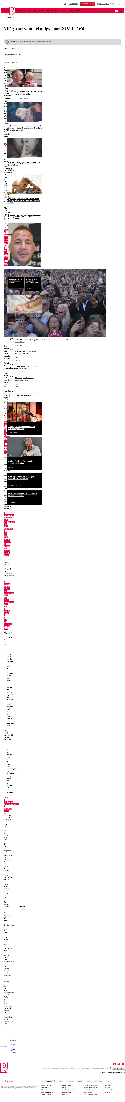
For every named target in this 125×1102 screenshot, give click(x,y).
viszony (24, 324)
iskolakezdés (11, 502)
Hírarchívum (46, 1068)
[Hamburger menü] (5, 11)
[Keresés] (116, 11)
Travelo (50, 10)
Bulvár (89, 1081)
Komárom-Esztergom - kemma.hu (90, 1087)
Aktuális (21, 10)
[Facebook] (123, 1064)
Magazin (80, 1081)
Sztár (29, 10)
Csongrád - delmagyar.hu (46, 1094)
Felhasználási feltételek (83, 1068)
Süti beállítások (118, 1068)
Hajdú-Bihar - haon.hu (66, 1092)
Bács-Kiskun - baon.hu (46, 1085)
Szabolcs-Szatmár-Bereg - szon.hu (90, 1094)
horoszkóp (11, 169)
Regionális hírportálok (48, 1081)
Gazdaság (70, 1081)
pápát (6, 488)
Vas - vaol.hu (107, 1087)
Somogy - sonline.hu (88, 1092)
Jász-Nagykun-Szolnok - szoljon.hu (91, 1085)
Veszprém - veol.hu (108, 1090)
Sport (35, 10)
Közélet (61, 1081)
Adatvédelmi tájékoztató (67, 1068)
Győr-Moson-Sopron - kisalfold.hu (69, 1090)
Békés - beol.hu (44, 1090)
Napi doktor (68, 10)
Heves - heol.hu (65, 1094)
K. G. (5, 151)
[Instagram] (118, 1064)
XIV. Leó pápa (7, 62)
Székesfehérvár (103, 4)
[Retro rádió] (84, 4)
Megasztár (29, 288)
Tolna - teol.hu (107, 1085)
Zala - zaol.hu (107, 1092)
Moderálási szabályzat (98, 1068)
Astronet (58, 10)
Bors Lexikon (73, 4)
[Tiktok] (114, 1064)
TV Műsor (78, 10)
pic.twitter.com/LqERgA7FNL (15, 906)
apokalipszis (12, 286)
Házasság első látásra (14, 485)
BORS (9, 17)
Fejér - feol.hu (65, 1087)
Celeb (13, 17)
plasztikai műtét (20, 372)
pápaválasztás (10, 48)
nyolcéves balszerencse (14, 207)
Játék (65, 4)
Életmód (42, 10)
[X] (5, 144)
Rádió (108, 1081)
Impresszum (55, 1068)
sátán (8, 134)
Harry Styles (14, 62)
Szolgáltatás (98, 1081)
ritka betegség (24, 98)
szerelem (17, 386)
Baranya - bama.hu (45, 1087)
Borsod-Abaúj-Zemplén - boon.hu (48, 1092)
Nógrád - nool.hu (87, 1090)
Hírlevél (109, 1068)
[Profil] (120, 11)
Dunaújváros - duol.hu (66, 1085)
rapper (10, 273)
